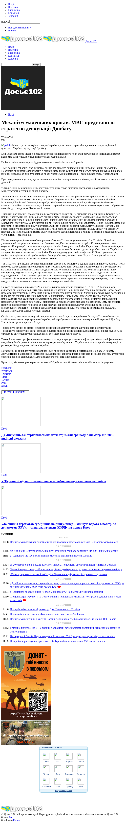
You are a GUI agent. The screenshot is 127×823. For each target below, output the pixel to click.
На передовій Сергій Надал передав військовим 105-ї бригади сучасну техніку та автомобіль (62, 636)
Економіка (14, 10)
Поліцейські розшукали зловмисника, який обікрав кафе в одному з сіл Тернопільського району (64, 542)
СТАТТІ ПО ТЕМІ (15, 392)
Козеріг (81, 761)
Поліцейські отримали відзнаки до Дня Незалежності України (45, 609)
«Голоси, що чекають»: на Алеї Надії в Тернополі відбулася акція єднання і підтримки (58, 574)
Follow (17, 820)
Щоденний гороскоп (63, 791)
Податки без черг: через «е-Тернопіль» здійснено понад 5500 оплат (48, 614)
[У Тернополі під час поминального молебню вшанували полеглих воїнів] (21, 471)
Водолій (81, 774)
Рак (57, 761)
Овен (46, 761)
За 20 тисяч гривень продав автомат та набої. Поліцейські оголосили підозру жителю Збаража (63, 564)
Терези (69, 761)
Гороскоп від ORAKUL (51, 748)
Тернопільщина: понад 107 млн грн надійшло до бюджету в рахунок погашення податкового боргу (66, 569)
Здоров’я (13, 15)
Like (10, 817)
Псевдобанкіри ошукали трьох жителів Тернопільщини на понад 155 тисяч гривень (57, 641)
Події (11, 4)
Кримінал (13, 13)
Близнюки (46, 786)
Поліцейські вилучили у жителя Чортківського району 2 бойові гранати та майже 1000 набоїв (63, 619)
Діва (58, 786)
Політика (13, 7)
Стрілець (69, 786)
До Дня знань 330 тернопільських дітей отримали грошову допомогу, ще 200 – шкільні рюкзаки (64, 550)
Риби (81, 786)
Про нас (12, 30)
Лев (58, 774)
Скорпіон (69, 774)
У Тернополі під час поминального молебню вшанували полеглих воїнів (53, 481)
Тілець (46, 774)
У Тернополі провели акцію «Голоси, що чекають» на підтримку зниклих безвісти (56, 591)
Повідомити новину (19, 27)
